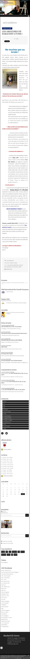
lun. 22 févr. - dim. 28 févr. (6, 470)
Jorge (2, 608)
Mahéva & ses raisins (5, 621)
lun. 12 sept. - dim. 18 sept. (7, 457)
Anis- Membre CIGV (5, 583)
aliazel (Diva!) (4, 614)
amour (8, 554)
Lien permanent (10, 260)
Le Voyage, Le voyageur (7, 420)
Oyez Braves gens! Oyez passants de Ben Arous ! (14, 333)
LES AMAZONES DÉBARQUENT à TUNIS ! (12, 32)
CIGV (4, 407)
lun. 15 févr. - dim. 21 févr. (6, 471)
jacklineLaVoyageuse (5, 610)
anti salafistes (14, 266)
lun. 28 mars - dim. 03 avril (7, 462)
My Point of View (6, 426)
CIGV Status (5, 409)
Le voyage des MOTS (7, 418)
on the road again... (5, 603)
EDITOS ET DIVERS (7, 411)
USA (7, 551)
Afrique (4, 401)
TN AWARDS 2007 (4, 626)
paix (10, 551)
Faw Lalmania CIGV (5, 581)
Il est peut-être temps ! (7, 353)
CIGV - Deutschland (5, 577)
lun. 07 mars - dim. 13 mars (7, 468)
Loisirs (4, 424)
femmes (22, 551)
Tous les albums (7, 449)
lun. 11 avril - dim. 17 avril (6, 461)
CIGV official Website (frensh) (7, 574)
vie (12, 554)
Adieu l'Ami (4, 347)
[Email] (6, 433)
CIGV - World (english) (5, 575)
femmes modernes (14, 265)
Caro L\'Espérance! (5, 623)
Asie (4, 403)
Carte (3, 501)
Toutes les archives (8, 476)
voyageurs (14, 551)
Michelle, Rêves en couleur (6, 617)
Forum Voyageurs (5, 615)
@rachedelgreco (4, 562)
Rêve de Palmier (4, 619)
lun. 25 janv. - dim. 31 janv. (7, 473)
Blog (4, 405)
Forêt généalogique (7, 416)
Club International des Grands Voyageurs (10, 572)
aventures (4, 554)
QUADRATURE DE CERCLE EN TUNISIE (11, 340)
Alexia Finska (4, 597)
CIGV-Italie (3, 585)
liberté (19, 266)
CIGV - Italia (3, 579)
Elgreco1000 (3, 588)
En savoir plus (18, 658)
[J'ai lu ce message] (28, 655)
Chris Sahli (3, 381)
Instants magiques (5, 592)
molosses (9, 266)
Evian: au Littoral (4, 612)
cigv (19, 551)
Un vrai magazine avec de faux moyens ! (11, 360)
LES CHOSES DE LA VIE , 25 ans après (11, 326)
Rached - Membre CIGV (6, 570)
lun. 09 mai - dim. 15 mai (6, 459)
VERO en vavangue (5, 601)
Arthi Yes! (3, 599)
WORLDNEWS (4, 624)
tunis (8, 265)
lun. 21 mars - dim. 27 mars (7, 464)
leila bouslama (4, 373)
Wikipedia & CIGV (5, 594)
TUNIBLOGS (3, 604)
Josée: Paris (3, 590)
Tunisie (15, 554)
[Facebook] (2, 433)
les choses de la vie (7, 422)
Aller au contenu (5, 1)
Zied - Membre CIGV (5, 586)
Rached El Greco (11, 636)
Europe (4, 413)
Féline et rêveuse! (4, 606)
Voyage (4, 428)
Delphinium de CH (5, 595)
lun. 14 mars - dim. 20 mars (7, 466)
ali (1, 389)
